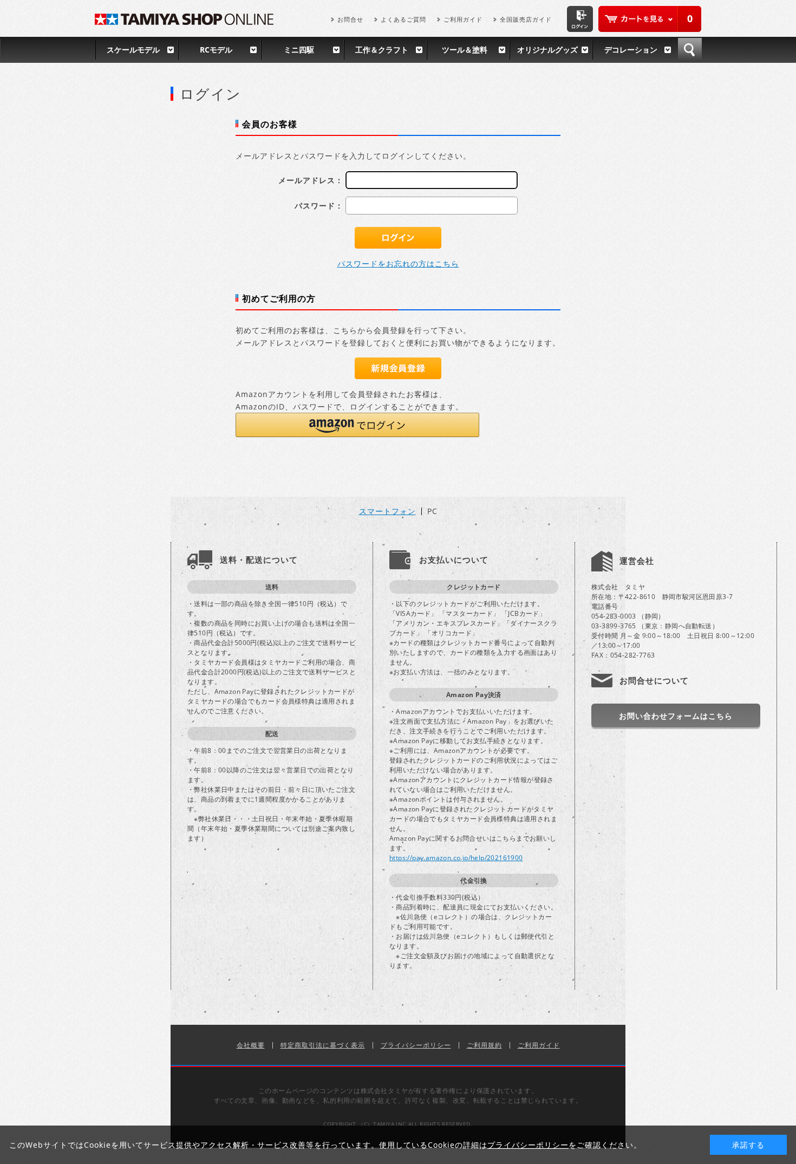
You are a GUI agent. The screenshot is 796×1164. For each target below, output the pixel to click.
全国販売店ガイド (526, 19)
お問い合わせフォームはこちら (676, 716)
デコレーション (630, 49)
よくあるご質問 (403, 19)
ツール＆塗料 (464, 49)
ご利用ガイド (462, 19)
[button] (357, 425)
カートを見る (649, 19)
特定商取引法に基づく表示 (322, 1045)
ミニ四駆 (299, 49)
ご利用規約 (484, 1045)
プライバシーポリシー (416, 1045)
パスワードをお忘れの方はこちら (398, 263)
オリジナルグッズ (547, 49)
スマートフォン (387, 511)
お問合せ (350, 19)
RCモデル (216, 49)
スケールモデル (133, 49)
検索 (690, 50)
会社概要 (251, 1045)
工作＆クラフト (381, 49)
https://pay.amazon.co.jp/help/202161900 (456, 857)
